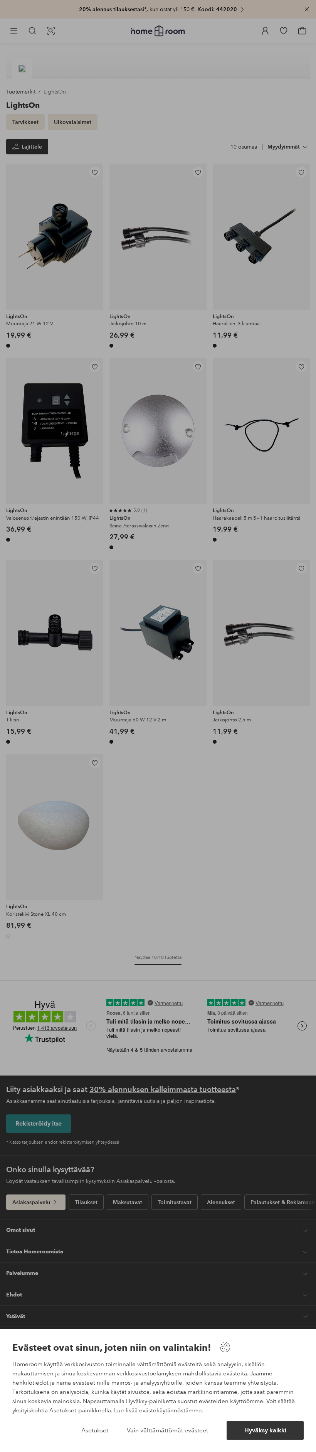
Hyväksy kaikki (265, 1430)
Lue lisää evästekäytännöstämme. (158, 1410)
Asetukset (94, 1430)
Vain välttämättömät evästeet (167, 1430)
